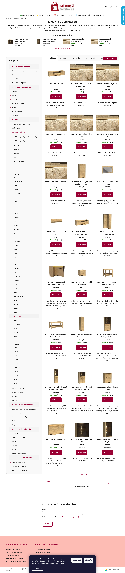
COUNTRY (17, 206)
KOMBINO (17, 277)
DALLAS (16, 217)
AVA (15, 178)
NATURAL (17, 324)
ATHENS (16, 174)
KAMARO (16, 269)
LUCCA (16, 308)
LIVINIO (16, 300)
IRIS (15, 257)
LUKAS (16, 312)
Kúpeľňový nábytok (19, 453)
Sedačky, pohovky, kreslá (21, 124)
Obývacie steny (17, 128)
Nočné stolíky (17, 111)
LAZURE (16, 289)
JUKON (16, 261)
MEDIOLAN (17, 316)
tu (63, 563)
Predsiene (15, 434)
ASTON (16, 170)
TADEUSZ (17, 368)
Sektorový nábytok (19, 132)
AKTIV (16, 166)
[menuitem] (27, 15)
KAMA (15, 265)
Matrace (15, 99)
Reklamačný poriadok (42, 552)
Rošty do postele (18, 103)
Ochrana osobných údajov (44, 555)
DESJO (16, 221)
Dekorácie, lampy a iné (20, 466)
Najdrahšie (76, 58)
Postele (15, 95)
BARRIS (16, 186)
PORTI (16, 149)
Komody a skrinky (18, 388)
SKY (15, 340)
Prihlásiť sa (47, 524)
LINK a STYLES (19, 296)
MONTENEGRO (19, 161)
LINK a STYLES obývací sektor (16, 561)
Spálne (14, 92)
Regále (14, 425)
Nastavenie (37, 568)
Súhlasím (88, 560)
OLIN (15, 328)
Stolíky (14, 396)
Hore (49, 481)
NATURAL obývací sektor (14, 558)
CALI (15, 202)
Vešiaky (14, 442)
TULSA (16, 376)
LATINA (16, 285)
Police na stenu (17, 421)
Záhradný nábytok (18, 462)
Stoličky (15, 79)
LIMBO (16, 293)
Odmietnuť (77, 560)
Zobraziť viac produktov (61, 49)
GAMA (16, 237)
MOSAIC (17, 145)
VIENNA (16, 383)
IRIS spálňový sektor (13, 549)
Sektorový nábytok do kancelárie (24, 409)
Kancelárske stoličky (19, 417)
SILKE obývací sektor (13, 555)
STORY (16, 364)
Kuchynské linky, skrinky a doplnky (24, 71)
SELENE (16, 344)
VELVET (16, 157)
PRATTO (17, 153)
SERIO (16, 348)
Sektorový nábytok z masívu (24, 141)
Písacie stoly (16, 413)
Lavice (14, 446)
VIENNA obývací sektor (14, 552)
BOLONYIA (17, 194)
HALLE (16, 245)
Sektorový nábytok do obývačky (25, 137)
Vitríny (14, 400)
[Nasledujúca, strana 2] (110, 481)
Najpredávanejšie (90, 58)
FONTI (16, 233)
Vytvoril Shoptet (113, 570)
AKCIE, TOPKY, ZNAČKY (20, 470)
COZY (15, 210)
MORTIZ (16, 320)
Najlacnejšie (64, 58)
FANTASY (17, 229)
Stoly (14, 75)
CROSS (16, 213)
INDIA (15, 249)
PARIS (16, 336)
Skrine (14, 107)
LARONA (16, 281)
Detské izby (16, 115)
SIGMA (16, 352)
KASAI (16, 273)
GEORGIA (17, 241)
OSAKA (16, 332)
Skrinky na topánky (19, 438)
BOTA (15, 198)
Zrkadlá (15, 449)
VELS (15, 380)
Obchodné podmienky (42, 549)
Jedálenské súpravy (19, 83)
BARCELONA (18, 182)
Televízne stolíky (18, 392)
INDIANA (16, 253)
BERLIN (16, 190)
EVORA (16, 225)
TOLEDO (16, 372)
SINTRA (16, 360)
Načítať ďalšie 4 (82, 475)
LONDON (17, 304)
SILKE (15, 356)
